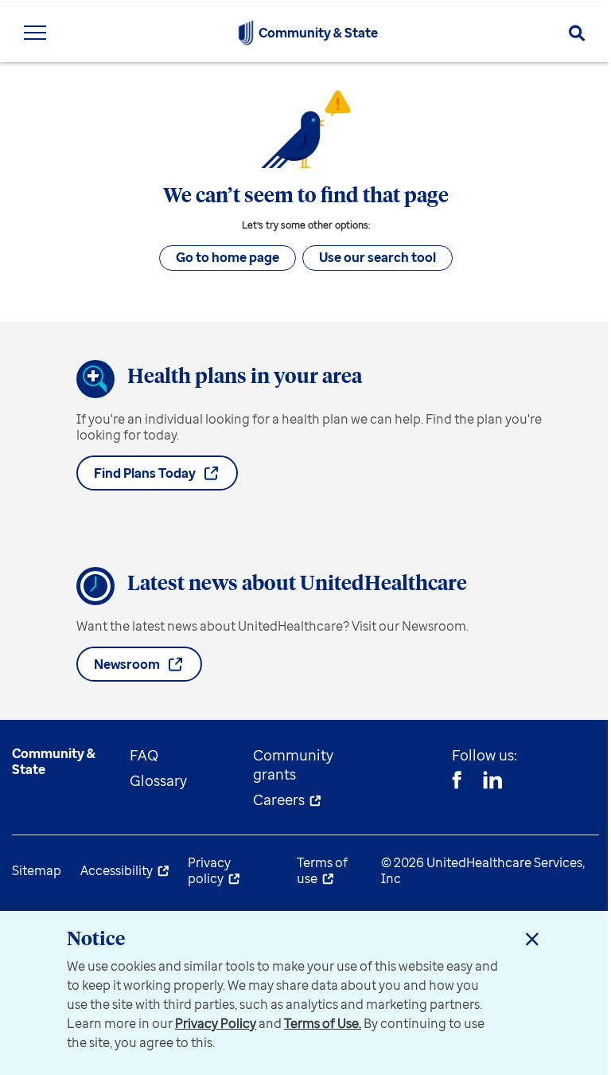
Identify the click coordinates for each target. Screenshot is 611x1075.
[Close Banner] (532, 939)
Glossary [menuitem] (158, 780)
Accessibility (116, 870)
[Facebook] (456, 782)
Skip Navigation (305, 2)
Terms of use (322, 870)
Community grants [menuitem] (293, 764)
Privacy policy (209, 870)
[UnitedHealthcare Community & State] (246, 32)
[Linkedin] (492, 782)
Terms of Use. (322, 1023)
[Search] (576, 33)
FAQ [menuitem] (144, 754)
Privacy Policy (215, 1023)
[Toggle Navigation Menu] (35, 33)
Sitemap (36, 870)
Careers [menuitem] (279, 799)
